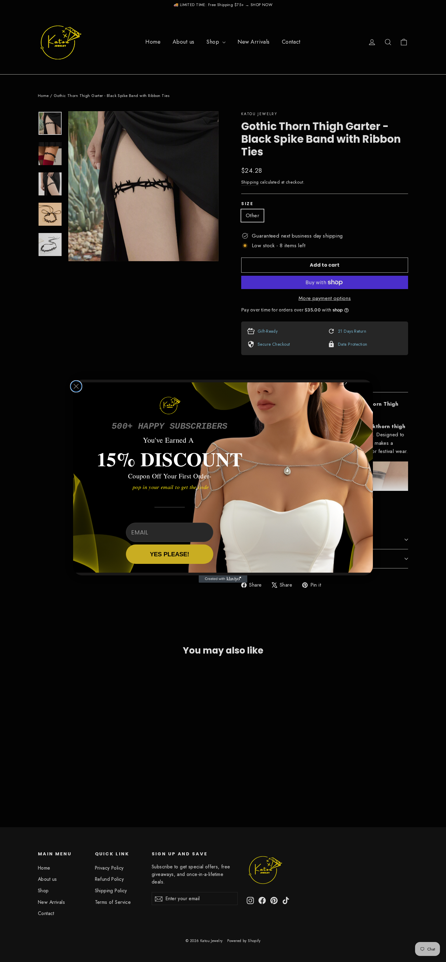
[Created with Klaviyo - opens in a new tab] (223, 579)
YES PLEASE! (169, 554)
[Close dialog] (76, 386)
